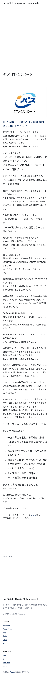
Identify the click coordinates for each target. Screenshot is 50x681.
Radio (5, 636)
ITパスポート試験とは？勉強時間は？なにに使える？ (23, 124)
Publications (7, 629)
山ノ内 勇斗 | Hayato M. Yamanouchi (21, 3)
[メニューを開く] (45, 3)
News (5, 640)
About (5, 643)
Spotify (5, 666)
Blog (4, 633)
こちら (33, 515)
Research (6, 625)
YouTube (6, 663)
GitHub (5, 655)
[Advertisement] (25, 39)
